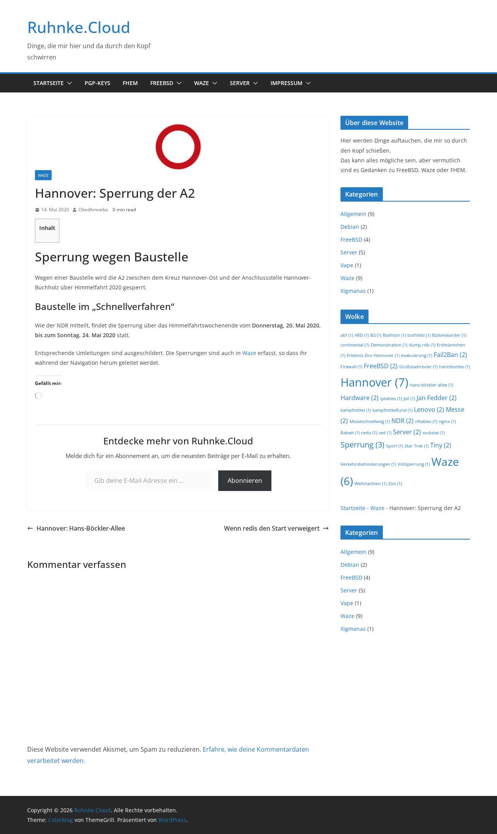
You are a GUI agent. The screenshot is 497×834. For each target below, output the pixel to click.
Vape (347, 265)
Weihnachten (371, 483)
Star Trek (417, 446)
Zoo (395, 483)
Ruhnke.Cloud (78, 27)
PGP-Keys (97, 83)
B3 (375, 335)
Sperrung (362, 444)
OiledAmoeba (93, 209)
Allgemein (354, 214)
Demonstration (389, 345)
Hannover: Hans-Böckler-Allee (80, 528)
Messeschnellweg (369, 421)
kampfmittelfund (392, 410)
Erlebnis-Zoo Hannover (373, 355)
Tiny (440, 445)
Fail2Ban (450, 354)
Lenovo (429, 409)
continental (355, 345)
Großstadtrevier (418, 366)
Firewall (351, 366)
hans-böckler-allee (431, 385)
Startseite (48, 83)
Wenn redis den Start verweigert (272, 528)
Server (240, 83)
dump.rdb (422, 345)
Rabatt (350, 432)
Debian (350, 226)
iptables (391, 398)
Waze (201, 83)
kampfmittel (356, 410)
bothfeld (419, 335)
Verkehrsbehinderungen (368, 464)
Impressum (286, 83)
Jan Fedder (437, 397)
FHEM (130, 83)
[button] (68, 83)
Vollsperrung (414, 464)
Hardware (360, 397)
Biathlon (394, 335)
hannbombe (454, 366)
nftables (426, 421)
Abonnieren (245, 480)
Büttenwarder (449, 335)
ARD (362, 335)
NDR (402, 420)
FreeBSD (161, 83)
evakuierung (416, 355)
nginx (447, 421)
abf (347, 335)
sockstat (433, 432)
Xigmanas (353, 290)
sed (385, 432)
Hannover (374, 382)
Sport (394, 446)
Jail (409, 398)
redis (369, 432)
